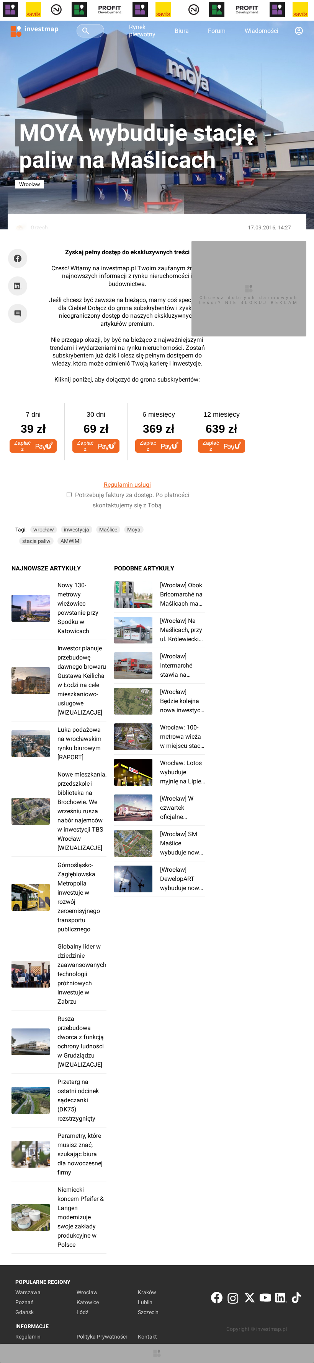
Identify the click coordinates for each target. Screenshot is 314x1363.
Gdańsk (24, 1312)
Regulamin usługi (127, 484)
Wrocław (87, 1292)
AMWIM (70, 541)
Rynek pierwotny (142, 30)
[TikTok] (296, 1299)
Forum (217, 30)
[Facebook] (216, 1299)
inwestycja (76, 529)
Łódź (82, 1312)
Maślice (108, 529)
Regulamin (28, 1337)
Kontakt (147, 1337)
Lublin (145, 1302)
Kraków (147, 1292)
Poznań (24, 1302)
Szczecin (148, 1312)
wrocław (43, 529)
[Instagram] (233, 1299)
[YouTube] (265, 1299)
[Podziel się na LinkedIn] (18, 286)
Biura (182, 30)
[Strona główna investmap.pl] (34, 30)
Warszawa (28, 1292)
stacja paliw (36, 541)
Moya (134, 529)
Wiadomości (261, 30)
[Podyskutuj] (19, 313)
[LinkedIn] (281, 1299)
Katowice (88, 1302)
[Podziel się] (19, 258)
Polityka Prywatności (102, 1337)
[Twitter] (249, 1299)
